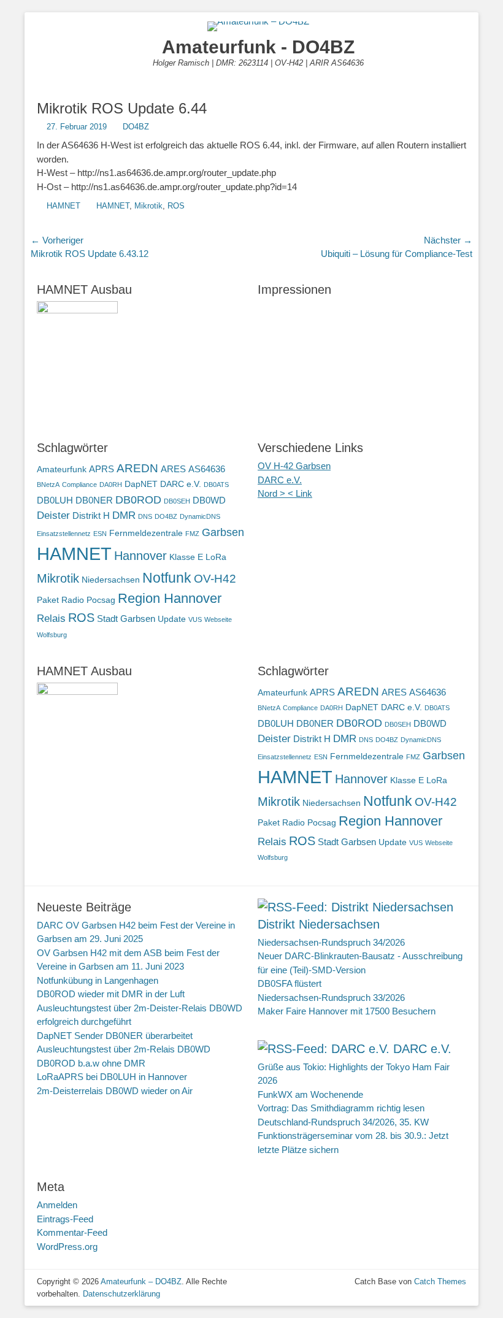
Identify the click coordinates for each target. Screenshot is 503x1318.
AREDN (137, 468)
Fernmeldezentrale (146, 533)
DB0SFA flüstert (289, 983)
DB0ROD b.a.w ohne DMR (91, 1063)
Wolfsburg (52, 634)
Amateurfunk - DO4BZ (258, 47)
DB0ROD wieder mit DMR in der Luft (111, 994)
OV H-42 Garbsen (294, 466)
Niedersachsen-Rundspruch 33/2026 (331, 997)
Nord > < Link (285, 493)
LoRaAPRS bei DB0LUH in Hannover (112, 1076)
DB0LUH (55, 500)
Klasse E (186, 557)
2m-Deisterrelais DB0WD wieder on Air (115, 1091)
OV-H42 (215, 578)
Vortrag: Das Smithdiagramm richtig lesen (341, 1108)
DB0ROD (138, 499)
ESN (100, 533)
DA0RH (110, 484)
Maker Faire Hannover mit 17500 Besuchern (347, 1011)
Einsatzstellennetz (64, 533)
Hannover (140, 555)
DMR (124, 515)
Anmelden (57, 1205)
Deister (53, 515)
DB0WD (209, 500)
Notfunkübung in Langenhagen (97, 980)
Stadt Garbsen (126, 618)
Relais (51, 618)
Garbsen (223, 532)
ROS (176, 205)
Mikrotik (148, 205)
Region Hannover (169, 598)
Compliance (79, 484)
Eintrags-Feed (65, 1219)
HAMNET (63, 205)
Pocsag (100, 600)
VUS (195, 619)
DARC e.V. (180, 484)
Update (172, 619)
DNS (145, 516)
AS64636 (206, 469)
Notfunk (166, 578)
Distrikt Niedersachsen (319, 924)
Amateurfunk (61, 469)
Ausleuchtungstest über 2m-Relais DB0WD (123, 1049)
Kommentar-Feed (72, 1232)
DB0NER (94, 500)
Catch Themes (440, 1281)
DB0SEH (177, 501)
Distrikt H (91, 515)
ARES (173, 469)
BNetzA (48, 484)
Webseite (218, 619)
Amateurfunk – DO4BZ (141, 1281)
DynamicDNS (200, 516)
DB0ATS (216, 484)
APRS (101, 469)
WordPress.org (67, 1246)
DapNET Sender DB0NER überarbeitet (115, 1035)
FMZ (192, 533)
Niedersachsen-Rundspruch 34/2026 (331, 942)
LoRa (215, 557)
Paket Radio (60, 600)
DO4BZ (136, 126)
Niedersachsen (111, 579)
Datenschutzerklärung (121, 1293)
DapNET (141, 484)
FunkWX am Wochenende (310, 1094)
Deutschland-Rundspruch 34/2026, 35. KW (343, 1122)
